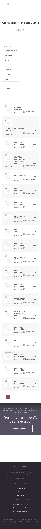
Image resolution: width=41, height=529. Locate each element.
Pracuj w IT (30, 440)
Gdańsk (7, 89)
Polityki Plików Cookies (31, 522)
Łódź (6, 79)
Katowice (8, 70)
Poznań (7, 74)
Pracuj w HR (7, 451)
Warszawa (8, 55)
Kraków (7, 65)
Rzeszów (8, 84)
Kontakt (20, 492)
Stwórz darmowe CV (20, 428)
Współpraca (20, 488)
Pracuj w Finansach (28, 446)
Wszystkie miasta (11, 51)
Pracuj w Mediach (22, 451)
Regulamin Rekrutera (20, 504)
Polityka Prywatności (20, 511)
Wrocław (8, 60)
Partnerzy (20, 495)
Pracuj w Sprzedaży (10, 446)
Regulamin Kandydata (20, 508)
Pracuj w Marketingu (10, 457)
